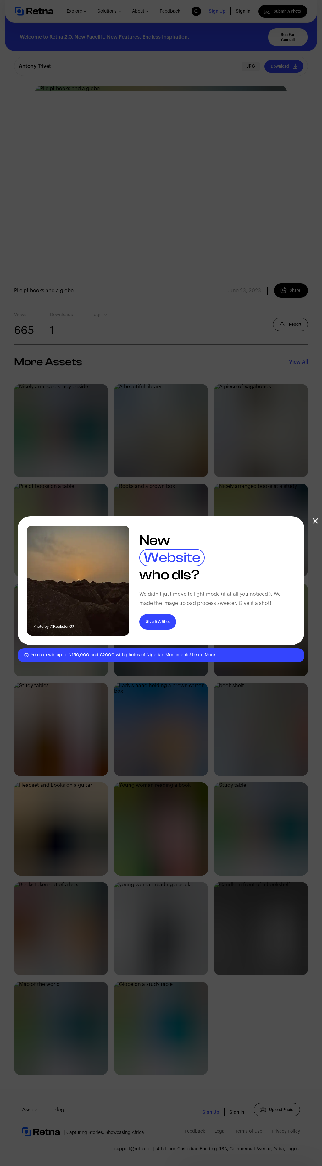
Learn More (203, 655)
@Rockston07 (62, 626)
